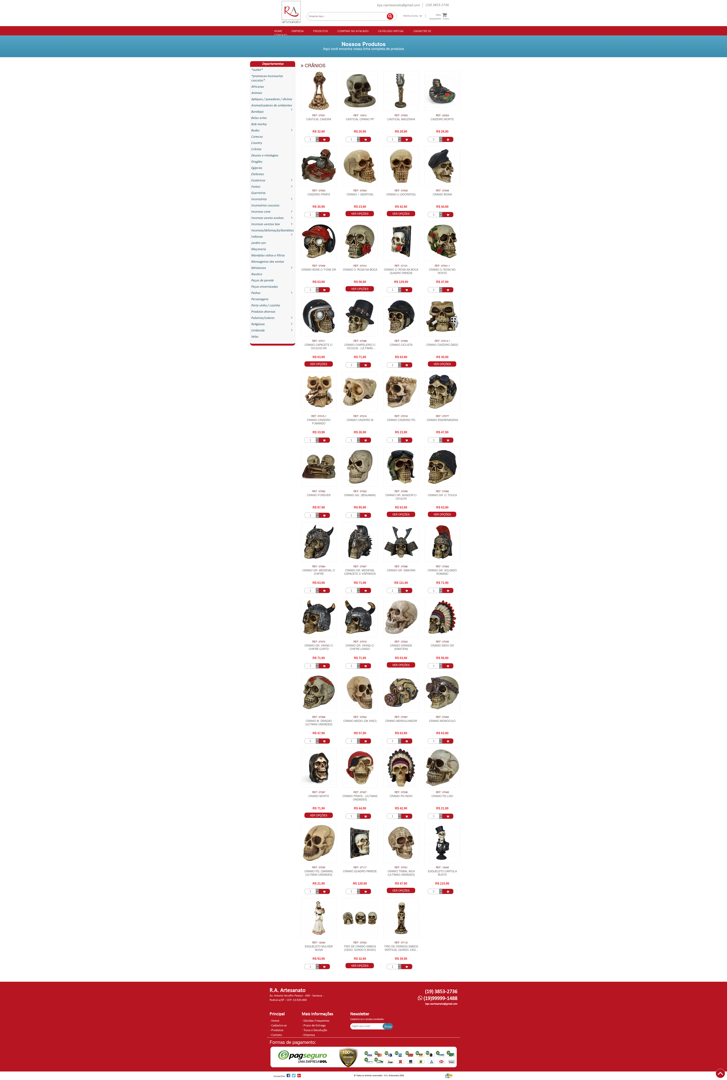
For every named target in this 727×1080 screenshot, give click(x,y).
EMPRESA (298, 31)
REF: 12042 (442, 867)
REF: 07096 (360, 341)
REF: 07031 (401, 867)
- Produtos (276, 1030)
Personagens (259, 299)
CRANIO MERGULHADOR (401, 721)
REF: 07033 (360, 942)
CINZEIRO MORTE (442, 119)
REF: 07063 (442, 566)
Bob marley (259, 124)
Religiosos (257, 324)
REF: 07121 (401, 265)
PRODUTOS (320, 31)
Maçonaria (258, 249)
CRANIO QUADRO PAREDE (360, 871)
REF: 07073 (318, 641)
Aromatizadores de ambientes (271, 105)
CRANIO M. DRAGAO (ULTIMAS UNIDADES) (318, 722)
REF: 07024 (360, 717)
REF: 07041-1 (442, 265)
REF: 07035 (442, 641)
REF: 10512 (360, 115)
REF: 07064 (318, 566)
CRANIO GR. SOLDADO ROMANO (442, 572)
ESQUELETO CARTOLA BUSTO (442, 872)
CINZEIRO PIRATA (318, 194)
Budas (255, 130)
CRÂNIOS (314, 65)
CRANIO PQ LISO (442, 796)
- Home (274, 1020)
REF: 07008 (442, 190)
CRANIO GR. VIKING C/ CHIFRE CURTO (318, 647)
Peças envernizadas (264, 287)
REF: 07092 (318, 491)
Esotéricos (258, 180)
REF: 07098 (401, 341)
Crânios (256, 149)
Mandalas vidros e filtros (268, 255)
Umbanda (257, 330)
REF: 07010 (360, 265)
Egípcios (256, 168)
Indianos (257, 237)
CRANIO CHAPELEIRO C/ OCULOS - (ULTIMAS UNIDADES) (360, 347)
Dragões (256, 162)
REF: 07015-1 (318, 416)
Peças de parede (262, 280)
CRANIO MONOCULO (442, 721)
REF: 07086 (401, 566)
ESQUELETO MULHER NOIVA (319, 948)
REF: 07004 (360, 190)
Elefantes (257, 174)
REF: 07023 (401, 641)
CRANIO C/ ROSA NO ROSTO (442, 271)
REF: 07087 (401, 717)
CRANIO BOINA (442, 194)
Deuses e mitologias (264, 155)
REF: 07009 (318, 265)
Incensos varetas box (265, 224)
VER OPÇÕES (359, 214)
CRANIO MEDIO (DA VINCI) (360, 721)
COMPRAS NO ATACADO (353, 31)
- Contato (276, 1035)
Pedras (255, 293)
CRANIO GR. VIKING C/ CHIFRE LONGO (360, 647)
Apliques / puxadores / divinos (271, 99)
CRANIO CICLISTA (401, 345)
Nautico (256, 274)
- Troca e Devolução (314, 1030)
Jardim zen (258, 243)
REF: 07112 (401, 942)
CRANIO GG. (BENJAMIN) (360, 495)
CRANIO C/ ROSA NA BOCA (360, 269)
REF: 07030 (318, 867)
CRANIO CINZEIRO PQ (401, 420)
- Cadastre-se (278, 1025)
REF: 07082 (442, 491)
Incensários (259, 199)
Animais (256, 93)
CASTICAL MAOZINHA (401, 119)
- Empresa (308, 1035)
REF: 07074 (360, 641)
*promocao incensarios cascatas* (267, 78)
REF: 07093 (442, 717)
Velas (254, 337)
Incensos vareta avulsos (267, 218)
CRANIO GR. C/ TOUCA (442, 495)
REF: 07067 (360, 566)
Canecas (257, 137)
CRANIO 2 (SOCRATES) (401, 194)
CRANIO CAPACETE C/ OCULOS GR (319, 346)
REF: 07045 (442, 792)
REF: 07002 (401, 115)
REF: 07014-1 (442, 341)
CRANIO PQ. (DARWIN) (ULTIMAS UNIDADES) (318, 872)
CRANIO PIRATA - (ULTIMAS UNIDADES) (359, 797)
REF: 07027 (360, 792)
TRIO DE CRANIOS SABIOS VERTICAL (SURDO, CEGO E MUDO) (401, 948)
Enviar (388, 1026)
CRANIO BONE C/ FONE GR (318, 269)
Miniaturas (258, 268)
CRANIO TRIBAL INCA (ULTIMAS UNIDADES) (401, 872)
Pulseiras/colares (262, 318)
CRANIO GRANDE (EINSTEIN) (401, 647)
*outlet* (257, 70)
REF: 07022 (360, 491)
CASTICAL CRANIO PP (360, 119)
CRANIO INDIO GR (442, 645)
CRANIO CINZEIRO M (360, 420)
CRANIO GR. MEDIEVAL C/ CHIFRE (318, 572)
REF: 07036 (401, 792)
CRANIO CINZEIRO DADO (442, 345)
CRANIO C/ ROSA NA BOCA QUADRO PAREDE (401, 271)
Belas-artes (259, 118)
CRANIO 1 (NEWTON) (360, 194)
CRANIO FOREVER (319, 495)
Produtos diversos (263, 312)
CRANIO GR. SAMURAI (401, 570)
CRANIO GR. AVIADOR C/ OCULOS (401, 496)
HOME (278, 31)
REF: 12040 (318, 942)
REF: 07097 (318, 792)
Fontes (255, 187)
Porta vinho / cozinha (265, 305)
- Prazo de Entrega (314, 1025)
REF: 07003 (318, 190)
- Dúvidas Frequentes (315, 1020)
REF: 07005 (401, 190)
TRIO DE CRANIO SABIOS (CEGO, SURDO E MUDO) (360, 948)
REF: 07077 (442, 416)
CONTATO (280, 35)
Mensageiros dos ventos (267, 262)
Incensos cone (260, 212)
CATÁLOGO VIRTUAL (391, 31)
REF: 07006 (401, 491)
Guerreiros (258, 193)
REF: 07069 (318, 717)
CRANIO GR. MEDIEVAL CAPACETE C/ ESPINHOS (360, 572)
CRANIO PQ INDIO (401, 796)
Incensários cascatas (265, 205)
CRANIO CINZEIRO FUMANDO (319, 421)
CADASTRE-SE (422, 31)
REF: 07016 (360, 416)
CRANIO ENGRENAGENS (442, 420)
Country (256, 143)
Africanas (257, 87)
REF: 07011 (318, 341)
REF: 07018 (401, 416)
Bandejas (257, 112)
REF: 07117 (360, 867)
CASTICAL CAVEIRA (318, 119)
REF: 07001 (318, 115)
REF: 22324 (442, 115)
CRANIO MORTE (318, 796)
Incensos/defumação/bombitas (272, 230)
